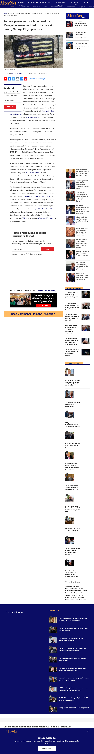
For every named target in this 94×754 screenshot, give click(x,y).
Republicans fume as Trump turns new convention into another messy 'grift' (72, 573)
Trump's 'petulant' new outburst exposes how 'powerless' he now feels (72, 317)
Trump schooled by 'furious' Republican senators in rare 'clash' (72, 487)
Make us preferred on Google (34, 79)
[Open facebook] (82, 2)
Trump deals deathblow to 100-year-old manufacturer (72, 404)
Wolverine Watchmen (46, 218)
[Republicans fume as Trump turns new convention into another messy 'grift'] (69, 563)
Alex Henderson (16, 73)
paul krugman (75, 593)
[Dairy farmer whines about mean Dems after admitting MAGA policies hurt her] (53, 620)
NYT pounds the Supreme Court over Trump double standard (72, 424)
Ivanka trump (75, 599)
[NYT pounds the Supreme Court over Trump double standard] (69, 415)
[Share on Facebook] (9, 78)
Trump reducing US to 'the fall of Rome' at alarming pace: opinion (72, 352)
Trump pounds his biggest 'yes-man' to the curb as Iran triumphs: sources (71, 341)
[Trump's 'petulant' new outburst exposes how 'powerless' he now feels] (86, 317)
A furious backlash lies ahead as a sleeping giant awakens (72, 445)
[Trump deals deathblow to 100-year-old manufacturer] (69, 394)
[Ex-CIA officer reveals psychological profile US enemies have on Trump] (53, 699)
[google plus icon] (11, 612)
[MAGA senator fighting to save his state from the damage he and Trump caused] (69, 372)
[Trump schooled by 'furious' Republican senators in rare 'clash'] (69, 477)
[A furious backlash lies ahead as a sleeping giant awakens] (69, 435)
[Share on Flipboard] (5, 78)
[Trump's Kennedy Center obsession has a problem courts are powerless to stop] (86, 306)
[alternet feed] (84, 4)
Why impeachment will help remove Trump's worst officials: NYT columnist (71, 329)
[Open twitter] (82, 7)
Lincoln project (76, 595)
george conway (70, 586)
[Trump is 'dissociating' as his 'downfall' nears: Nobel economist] (53, 630)
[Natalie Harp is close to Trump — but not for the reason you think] (69, 520)
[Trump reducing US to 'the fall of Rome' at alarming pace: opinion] (86, 352)
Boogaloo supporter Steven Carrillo (38, 196)
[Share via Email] (17, 78)
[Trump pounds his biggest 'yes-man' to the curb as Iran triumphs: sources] (86, 341)
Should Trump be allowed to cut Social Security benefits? (43, 298)
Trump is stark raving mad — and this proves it (74, 708)
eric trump (83, 599)
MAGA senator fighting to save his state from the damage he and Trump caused (72, 383)
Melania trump (76, 590)
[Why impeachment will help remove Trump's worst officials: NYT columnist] (86, 328)
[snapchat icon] (22, 612)
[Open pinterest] (17, 612)
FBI (23, 218)
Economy (48, 2)
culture (36, 2)
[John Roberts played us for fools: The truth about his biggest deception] (53, 669)
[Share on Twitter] (13, 78)
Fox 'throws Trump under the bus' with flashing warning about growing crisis (72, 466)
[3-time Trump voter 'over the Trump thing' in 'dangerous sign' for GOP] (69, 498)
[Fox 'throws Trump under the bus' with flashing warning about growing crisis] (69, 455)
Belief (30, 2)
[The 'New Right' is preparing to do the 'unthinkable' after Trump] (53, 640)
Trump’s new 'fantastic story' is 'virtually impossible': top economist (72, 551)
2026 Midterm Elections (60, 4)
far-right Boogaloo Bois (34, 117)
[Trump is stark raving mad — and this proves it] (53, 709)
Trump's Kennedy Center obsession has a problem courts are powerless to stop (72, 306)
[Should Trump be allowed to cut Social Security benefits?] (20, 299)
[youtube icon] (19, 612)
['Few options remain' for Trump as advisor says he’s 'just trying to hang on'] (69, 45)
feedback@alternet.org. (46, 290)
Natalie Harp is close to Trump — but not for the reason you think (72, 530)
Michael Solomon (32, 172)
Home (5, 13)
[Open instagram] (14, 612)
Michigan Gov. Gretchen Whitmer (43, 209)
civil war (74, 588)
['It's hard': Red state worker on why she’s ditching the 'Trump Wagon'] (69, 24)
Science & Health (21, 4)
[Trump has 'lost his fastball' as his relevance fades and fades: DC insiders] (86, 294)
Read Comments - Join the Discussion (33, 314)
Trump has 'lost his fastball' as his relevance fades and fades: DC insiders (71, 295)
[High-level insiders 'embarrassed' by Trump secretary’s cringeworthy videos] (69, 35)
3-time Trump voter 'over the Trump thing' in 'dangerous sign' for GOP (72, 508)
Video (42, 2)
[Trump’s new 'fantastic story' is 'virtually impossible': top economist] (69, 540)
